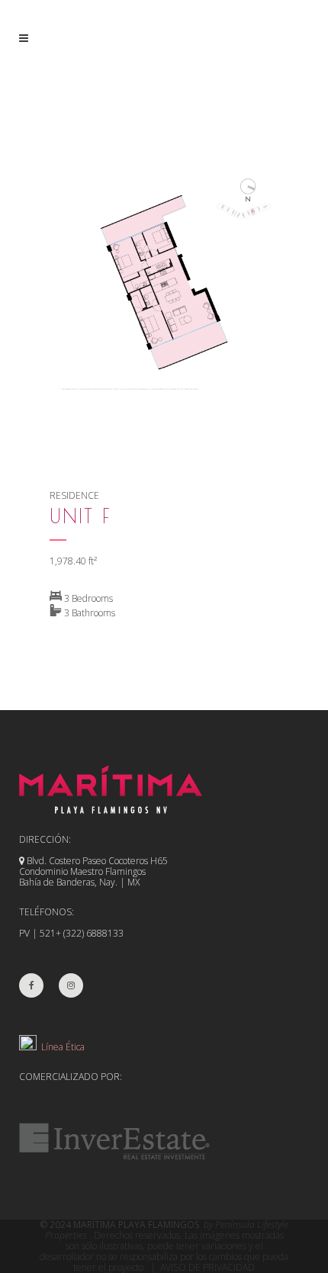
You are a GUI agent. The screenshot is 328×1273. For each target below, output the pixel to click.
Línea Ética (61, 1046)
